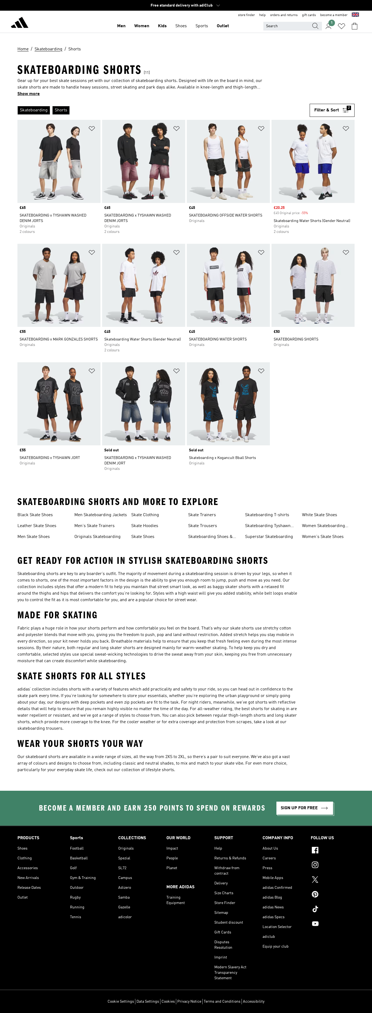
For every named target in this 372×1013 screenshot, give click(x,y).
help (262, 15)
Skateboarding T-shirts (267, 515)
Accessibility (253, 1001)
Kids (162, 26)
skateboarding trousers (39, 728)
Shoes (181, 26)
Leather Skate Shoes (36, 526)
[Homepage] (19, 23)
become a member (333, 15)
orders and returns (284, 15)
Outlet (223, 26)
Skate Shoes (142, 537)
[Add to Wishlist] (91, 129)
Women (141, 26)
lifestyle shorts (160, 770)
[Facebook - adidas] (333, 851)
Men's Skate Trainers (94, 526)
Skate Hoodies (144, 526)
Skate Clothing (145, 515)
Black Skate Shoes (35, 515)
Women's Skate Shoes (323, 537)
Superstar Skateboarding (269, 537)
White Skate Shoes (319, 515)
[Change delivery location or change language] (355, 15)
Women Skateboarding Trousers (323, 526)
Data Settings (147, 1001)
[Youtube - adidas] (333, 924)
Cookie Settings (121, 1001)
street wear (185, 600)
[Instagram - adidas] (333, 865)
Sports (202, 26)
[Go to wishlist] (341, 26)
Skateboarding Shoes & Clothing (210, 537)
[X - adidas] (333, 880)
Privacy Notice (189, 1001)
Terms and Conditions (222, 1001)
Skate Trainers (202, 515)
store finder (246, 15)
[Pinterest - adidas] (333, 895)
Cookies (168, 1001)
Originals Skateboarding (97, 537)
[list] (163, 110)
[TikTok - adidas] (333, 909)
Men (121, 26)
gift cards (309, 15)
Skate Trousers (202, 526)
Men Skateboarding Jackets (100, 515)
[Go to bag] (354, 26)
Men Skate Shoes (33, 537)
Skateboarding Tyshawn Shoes (268, 526)
